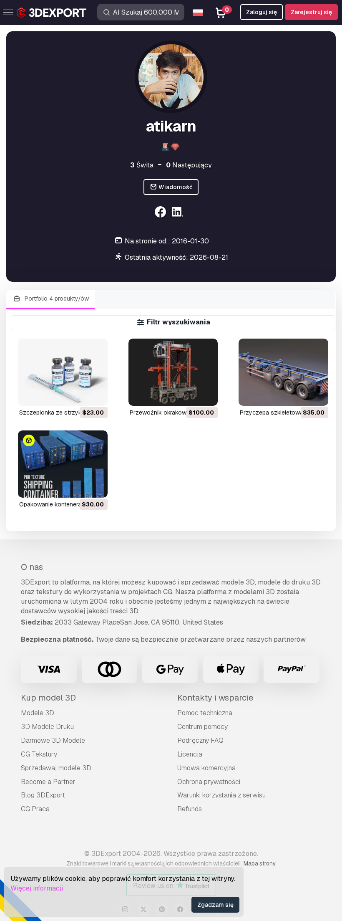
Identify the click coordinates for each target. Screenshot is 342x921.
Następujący (189, 165)
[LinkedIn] (179, 213)
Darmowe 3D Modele (53, 740)
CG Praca (35, 809)
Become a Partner (48, 781)
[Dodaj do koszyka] (78, 394)
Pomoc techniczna (204, 712)
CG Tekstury (39, 754)
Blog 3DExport (43, 795)
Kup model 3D (48, 697)
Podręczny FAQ (200, 740)
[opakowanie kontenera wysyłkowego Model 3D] (63, 464)
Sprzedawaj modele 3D (56, 768)
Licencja (189, 754)
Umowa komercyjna (206, 768)
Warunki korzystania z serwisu (221, 795)
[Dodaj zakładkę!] (95, 394)
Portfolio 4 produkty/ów (56, 298)
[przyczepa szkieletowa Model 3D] (283, 372)
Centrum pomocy (202, 726)
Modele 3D (37, 712)
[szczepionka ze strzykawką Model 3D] (63, 372)
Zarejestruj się (311, 12)
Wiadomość (175, 187)
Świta (141, 165)
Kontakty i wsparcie (215, 697)
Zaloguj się (261, 12)
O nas (32, 567)
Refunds (189, 809)
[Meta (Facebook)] (161, 213)
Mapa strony (260, 863)
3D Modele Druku (47, 726)
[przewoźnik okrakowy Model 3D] (173, 372)
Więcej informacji (36, 888)
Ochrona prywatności (208, 781)
